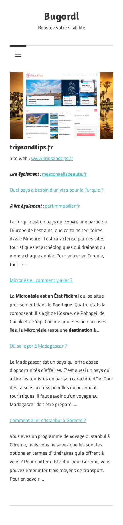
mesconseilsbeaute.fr (64, 174)
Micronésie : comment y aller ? (41, 280)
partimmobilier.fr (62, 206)
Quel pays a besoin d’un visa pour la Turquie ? (57, 190)
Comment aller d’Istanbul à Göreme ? (48, 420)
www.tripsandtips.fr (52, 158)
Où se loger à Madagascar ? (38, 346)
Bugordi (61, 15)
